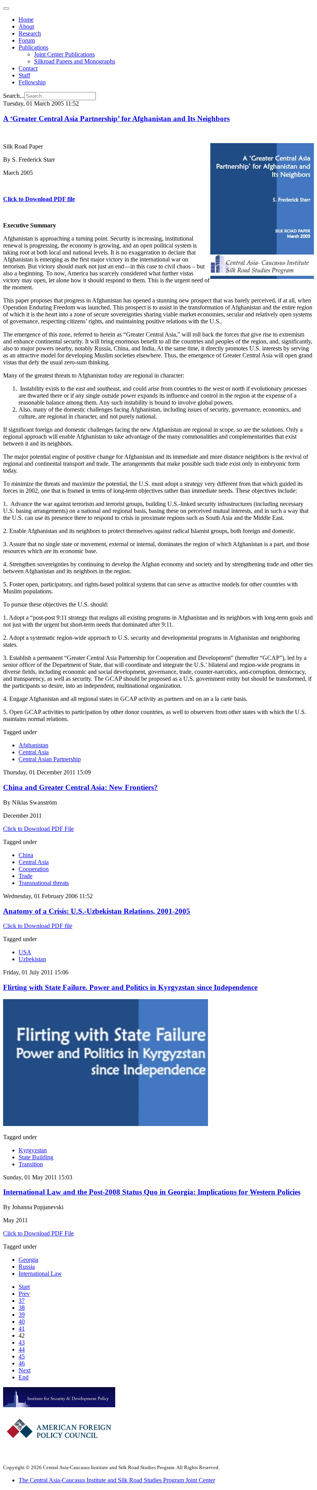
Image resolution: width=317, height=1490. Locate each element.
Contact (28, 68)
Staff (24, 75)
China (26, 855)
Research (30, 33)
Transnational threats (44, 883)
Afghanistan (33, 745)
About (26, 26)
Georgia (28, 1259)
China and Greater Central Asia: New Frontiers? (80, 787)
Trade (25, 876)
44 (22, 1349)
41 (22, 1328)
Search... (13, 95)
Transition (31, 1164)
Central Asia (34, 752)
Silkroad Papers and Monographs (74, 61)
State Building (36, 1157)
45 (22, 1356)
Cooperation (34, 869)
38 (22, 1307)
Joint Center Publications (64, 54)
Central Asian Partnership (50, 759)
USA (25, 952)
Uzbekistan (32, 959)
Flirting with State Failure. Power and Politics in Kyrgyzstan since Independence (130, 987)
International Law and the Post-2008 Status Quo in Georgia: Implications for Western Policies (151, 1192)
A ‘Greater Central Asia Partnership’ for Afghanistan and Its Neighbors (116, 118)
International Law (40, 1273)
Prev (24, 1293)
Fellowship (32, 82)
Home (26, 19)
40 (22, 1321)
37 (22, 1300)
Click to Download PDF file (39, 199)
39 (22, 1314)
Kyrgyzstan (33, 1150)
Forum (27, 40)
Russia (27, 1266)
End (24, 1377)
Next (25, 1370)
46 (22, 1363)
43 (22, 1342)
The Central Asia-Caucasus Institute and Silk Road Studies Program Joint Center (117, 1480)
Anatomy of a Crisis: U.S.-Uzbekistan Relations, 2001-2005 (96, 911)
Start (24, 1286)
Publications (33, 47)
